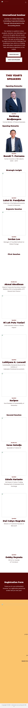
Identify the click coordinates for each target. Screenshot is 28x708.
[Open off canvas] (25, 2)
